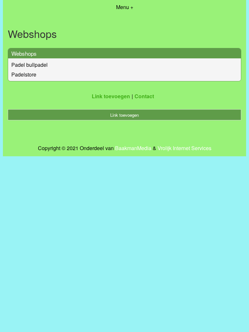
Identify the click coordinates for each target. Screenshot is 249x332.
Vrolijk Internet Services (184, 148)
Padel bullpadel (29, 64)
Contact (144, 96)
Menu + (124, 7)
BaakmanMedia (133, 148)
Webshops (24, 53)
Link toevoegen (111, 96)
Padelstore (23, 74)
